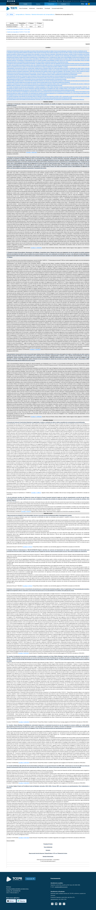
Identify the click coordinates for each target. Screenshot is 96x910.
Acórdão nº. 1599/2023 (36, 416)
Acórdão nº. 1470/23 (27, 585)
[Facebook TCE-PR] (14, 1)
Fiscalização (47, 8)
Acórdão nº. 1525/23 (26, 511)
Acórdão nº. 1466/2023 (24, 783)
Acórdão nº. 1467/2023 (24, 837)
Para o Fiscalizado (23, 8)
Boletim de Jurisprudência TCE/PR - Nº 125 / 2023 (18, 29)
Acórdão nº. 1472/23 (27, 546)
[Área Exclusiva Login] (86, 4)
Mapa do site (29, 878)
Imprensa (38, 4)
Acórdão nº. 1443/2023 (24, 721)
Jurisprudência (39, 8)
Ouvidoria (63, 4)
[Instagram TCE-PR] (8, 1)
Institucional (32, 8)
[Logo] (12, 8)
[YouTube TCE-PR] (10, 1)
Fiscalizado (12, 3)
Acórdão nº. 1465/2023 (24, 762)
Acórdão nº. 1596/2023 (35, 349)
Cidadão (25, 4)
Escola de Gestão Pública (57, 8)
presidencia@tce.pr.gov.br (61, 887)
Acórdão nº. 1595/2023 (36, 247)
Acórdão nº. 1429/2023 (23, 653)
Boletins (28, 14)
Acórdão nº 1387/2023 (31, 152)
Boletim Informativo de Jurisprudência (43, 14)
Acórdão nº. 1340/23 (36, 492)
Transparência (51, 4)
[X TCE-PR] (12, 1)
